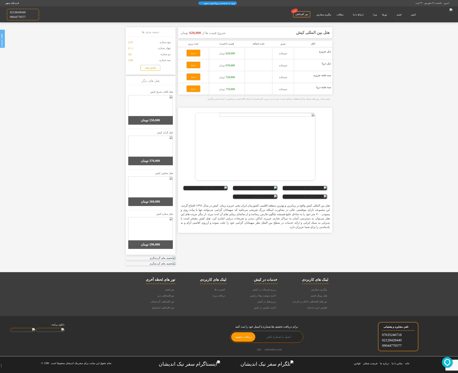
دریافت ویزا (219, 295)
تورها (384, 14)
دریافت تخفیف (243, 336)
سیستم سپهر (2, 40)
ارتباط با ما (358, 14)
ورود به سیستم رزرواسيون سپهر (219, 3)
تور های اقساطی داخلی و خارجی (309, 301)
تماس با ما (397, 363)
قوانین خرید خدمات (317, 307)
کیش (413, 14)
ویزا (375, 14)
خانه (407, 363)
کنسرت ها (220, 289)
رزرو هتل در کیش (266, 301)
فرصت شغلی (370, 363)
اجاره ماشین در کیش (265, 307)
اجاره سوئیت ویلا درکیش (263, 295)
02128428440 (392, 340)
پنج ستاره (165, 42)
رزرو (193, 52)
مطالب (340, 14)
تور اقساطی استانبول (163, 307)
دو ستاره (166, 54)
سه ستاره (165, 60)
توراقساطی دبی (165, 295)
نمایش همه (150, 67)
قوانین (357, 363)
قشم (399, 14)
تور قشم (169, 289)
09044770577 (392, 345)
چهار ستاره (164, 48)
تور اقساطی (300, 13)
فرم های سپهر (12, 3)
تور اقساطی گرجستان (162, 301)
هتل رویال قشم (319, 295)
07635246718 (392, 335)
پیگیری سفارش (323, 14)
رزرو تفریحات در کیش (264, 289)
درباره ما (384, 363)
